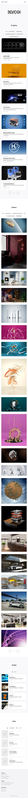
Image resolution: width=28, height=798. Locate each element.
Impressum (3, 789)
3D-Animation (12, 31)
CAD (17, 727)
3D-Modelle (12, 727)
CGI (25, 213)
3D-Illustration (19, 31)
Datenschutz (3, 790)
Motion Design (20, 34)
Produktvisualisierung (14, 36)
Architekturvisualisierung (10, 34)
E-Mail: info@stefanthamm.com (7, 782)
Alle (6, 31)
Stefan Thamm (4, 1)
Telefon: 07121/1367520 (6, 784)
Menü (25, 1)
